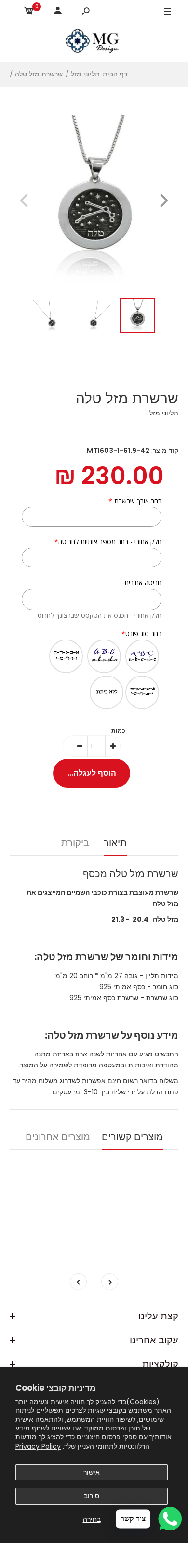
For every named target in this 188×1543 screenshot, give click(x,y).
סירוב (91, 1496)
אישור (91, 1472)
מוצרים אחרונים (58, 1136)
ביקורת (75, 843)
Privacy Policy (38, 1446)
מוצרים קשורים (132, 1136)
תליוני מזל (163, 413)
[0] (29, 12)
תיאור (115, 843)
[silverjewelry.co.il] (94, 43)
